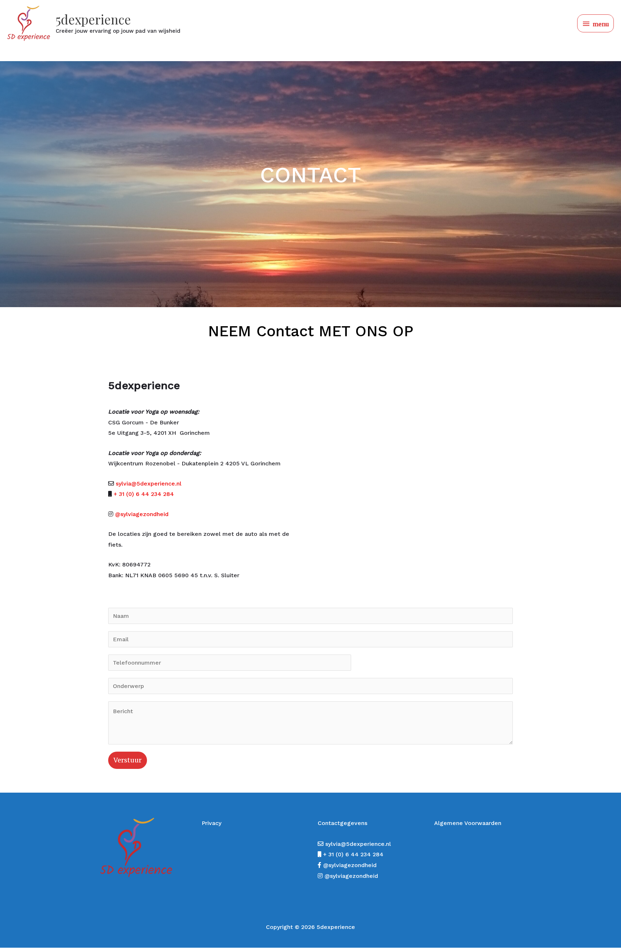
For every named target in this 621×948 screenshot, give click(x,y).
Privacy (211, 823)
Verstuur (128, 760)
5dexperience (93, 19)
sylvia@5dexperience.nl (148, 483)
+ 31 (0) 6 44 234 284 (144, 494)
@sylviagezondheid (142, 514)
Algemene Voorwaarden (467, 823)
